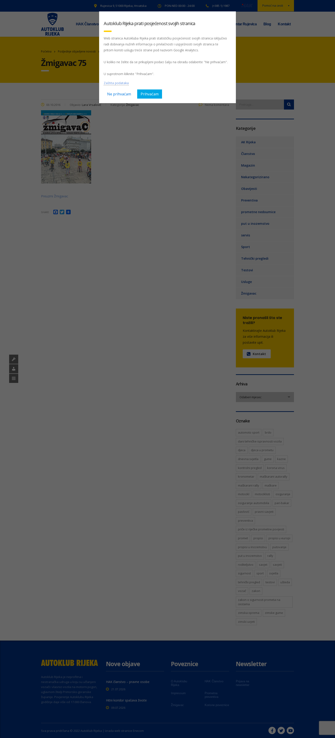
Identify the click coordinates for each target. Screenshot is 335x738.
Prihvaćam (150, 94)
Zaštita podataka (116, 83)
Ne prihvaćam (119, 94)
